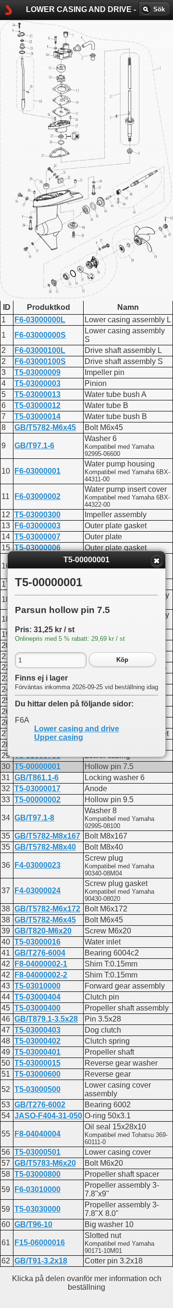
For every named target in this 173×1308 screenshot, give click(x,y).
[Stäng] (156, 561)
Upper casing (58, 737)
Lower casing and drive (76, 729)
